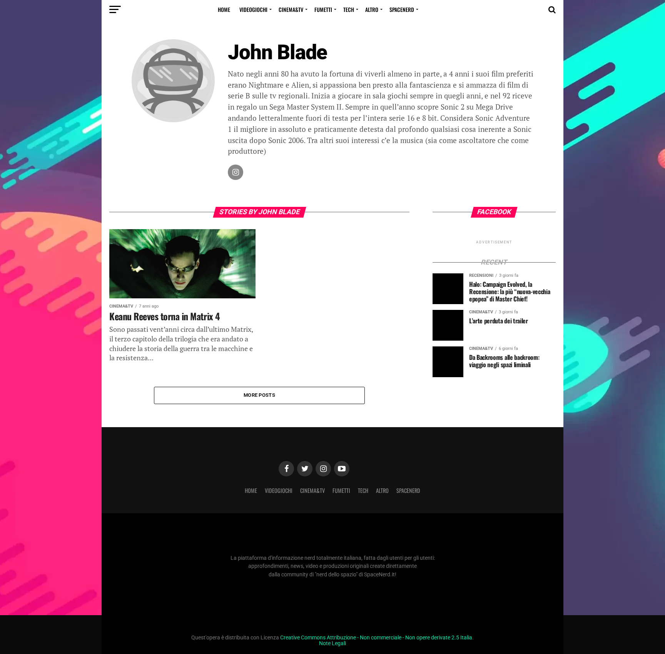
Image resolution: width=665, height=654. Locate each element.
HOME (224, 9)
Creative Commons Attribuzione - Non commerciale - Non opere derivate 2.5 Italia (376, 637)
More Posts (259, 395)
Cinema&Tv (291, 9)
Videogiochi (253, 9)
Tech (348, 9)
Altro (371, 9)
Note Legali (332, 643)
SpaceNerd (401, 9)
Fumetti (323, 9)
